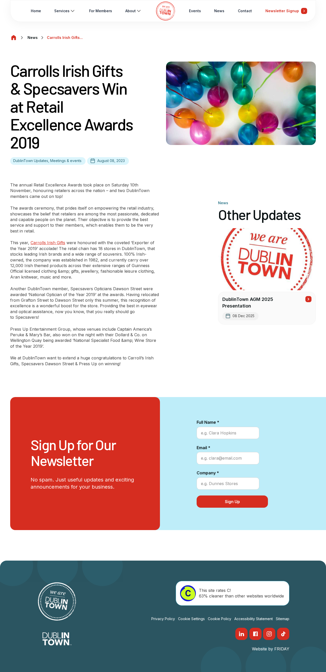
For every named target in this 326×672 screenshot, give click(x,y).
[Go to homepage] (165, 11)
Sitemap (282, 619)
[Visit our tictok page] (283, 634)
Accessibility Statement (253, 619)
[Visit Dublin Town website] (57, 639)
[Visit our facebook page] (255, 634)
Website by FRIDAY (270, 648)
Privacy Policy (163, 619)
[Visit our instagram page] (269, 634)
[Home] (13, 37)
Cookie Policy (219, 619)
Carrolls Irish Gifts (48, 242)
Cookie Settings (191, 619)
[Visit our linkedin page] (241, 634)
